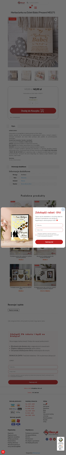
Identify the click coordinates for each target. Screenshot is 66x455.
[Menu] (63, 438)
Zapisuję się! (49, 242)
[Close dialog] (63, 209)
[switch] (60, 449)
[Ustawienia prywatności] (3, 452)
